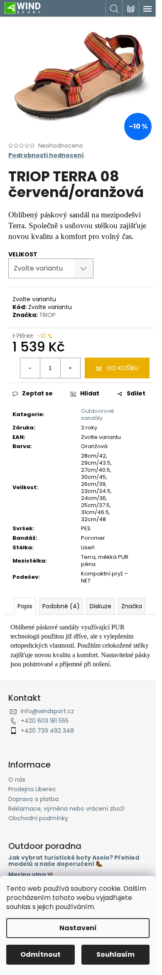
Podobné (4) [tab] (61, 606)
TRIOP (47, 315)
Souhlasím (115, 954)
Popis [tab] (24, 606)
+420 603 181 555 (45, 721)
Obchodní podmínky (38, 818)
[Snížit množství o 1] (30, 368)
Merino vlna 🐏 (31, 875)
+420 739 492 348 (47, 730)
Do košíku (122, 368)
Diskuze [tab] (100, 606)
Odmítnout (40, 954)
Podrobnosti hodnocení (46, 155)
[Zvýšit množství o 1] (70, 368)
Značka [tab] (131, 606)
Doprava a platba (33, 799)
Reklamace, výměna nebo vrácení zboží (66, 808)
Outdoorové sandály (97, 414)
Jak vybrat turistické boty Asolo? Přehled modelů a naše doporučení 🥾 (73, 861)
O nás (16, 779)
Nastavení (78, 928)
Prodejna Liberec (32, 789)
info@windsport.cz (47, 711)
